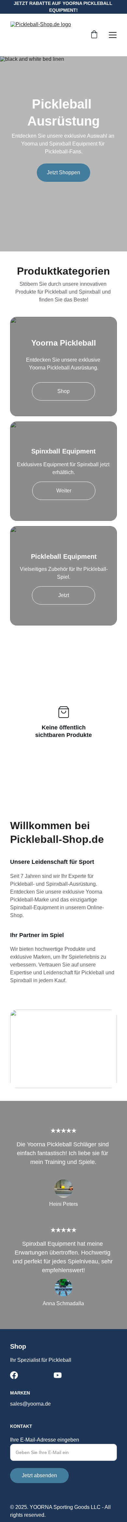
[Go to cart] (94, 35)
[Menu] (113, 35)
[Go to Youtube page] (58, 1375)
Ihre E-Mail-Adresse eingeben (44, 1440)
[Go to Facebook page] (14, 1375)
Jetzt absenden (39, 1475)
